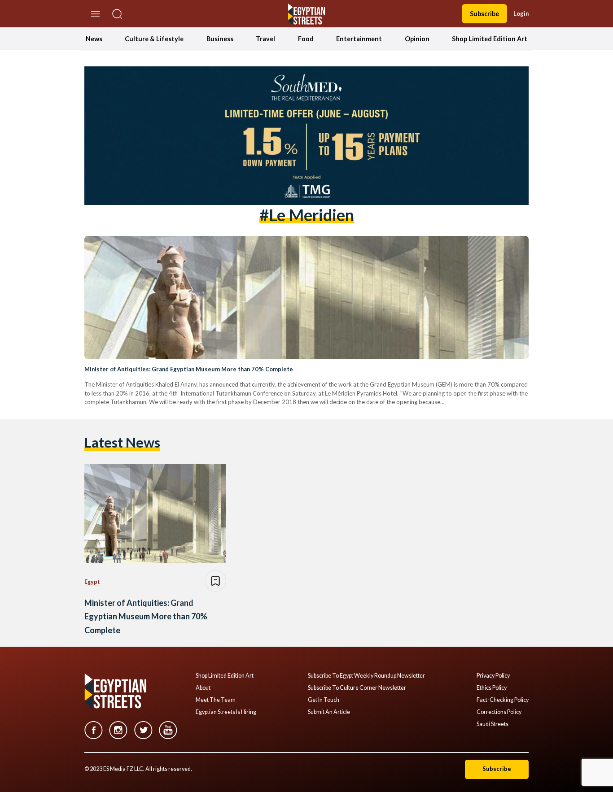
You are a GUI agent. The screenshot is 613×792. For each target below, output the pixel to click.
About (203, 688)
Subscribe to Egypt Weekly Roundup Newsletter (366, 676)
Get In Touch (323, 700)
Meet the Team (216, 700)
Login (521, 13)
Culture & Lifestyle (154, 39)
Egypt (92, 582)
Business (219, 39)
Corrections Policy (499, 712)
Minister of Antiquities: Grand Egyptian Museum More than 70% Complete (188, 369)
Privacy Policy (493, 676)
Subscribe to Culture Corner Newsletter (357, 688)
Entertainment (359, 39)
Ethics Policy (492, 688)
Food (306, 39)
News (94, 39)
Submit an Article (329, 712)
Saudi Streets (492, 724)
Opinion (417, 39)
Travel (265, 39)
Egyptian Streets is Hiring (226, 712)
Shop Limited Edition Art (489, 39)
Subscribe (484, 13)
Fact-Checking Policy (503, 700)
